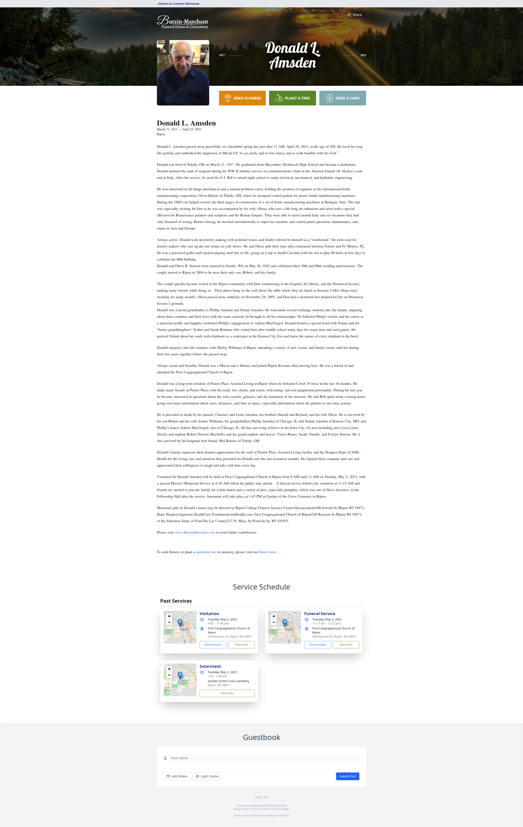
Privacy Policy (250, 809)
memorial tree (206, 551)
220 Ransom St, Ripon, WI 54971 (230, 636)
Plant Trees (241, 644)
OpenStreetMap (266, 815)
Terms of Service (272, 809)
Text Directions (213, 644)
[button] (180, 623)
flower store (267, 551)
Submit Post (348, 776)
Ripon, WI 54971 (219, 685)
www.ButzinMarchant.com (195, 532)
